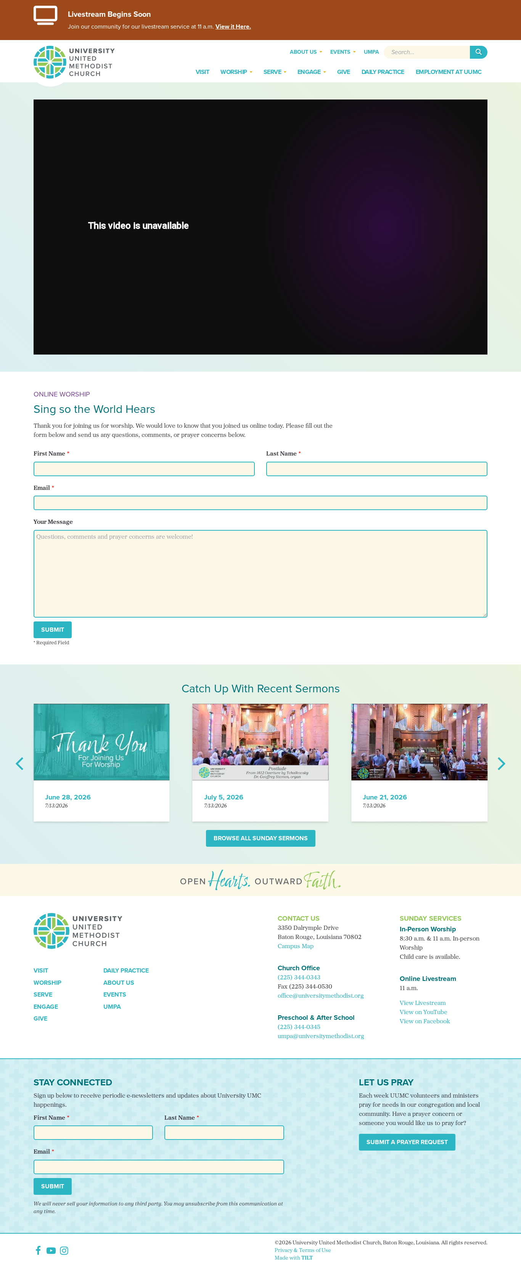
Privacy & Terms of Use (303, 1251)
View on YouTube (423, 1013)
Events (114, 994)
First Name (49, 454)
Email (42, 488)
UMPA (112, 1006)
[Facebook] (38, 1250)
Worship (47, 982)
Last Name (281, 454)
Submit (52, 629)
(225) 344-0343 (299, 978)
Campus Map (296, 947)
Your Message (53, 522)
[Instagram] (64, 1250)
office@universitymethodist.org (321, 996)
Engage (46, 1006)
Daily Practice (126, 970)
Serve (43, 994)
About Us (118, 982)
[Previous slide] (19, 762)
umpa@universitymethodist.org (321, 1037)
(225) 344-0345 (299, 1027)
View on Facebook (425, 1022)
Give (40, 1018)
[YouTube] (51, 1250)
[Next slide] (501, 762)
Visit (41, 970)
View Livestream (423, 1003)
